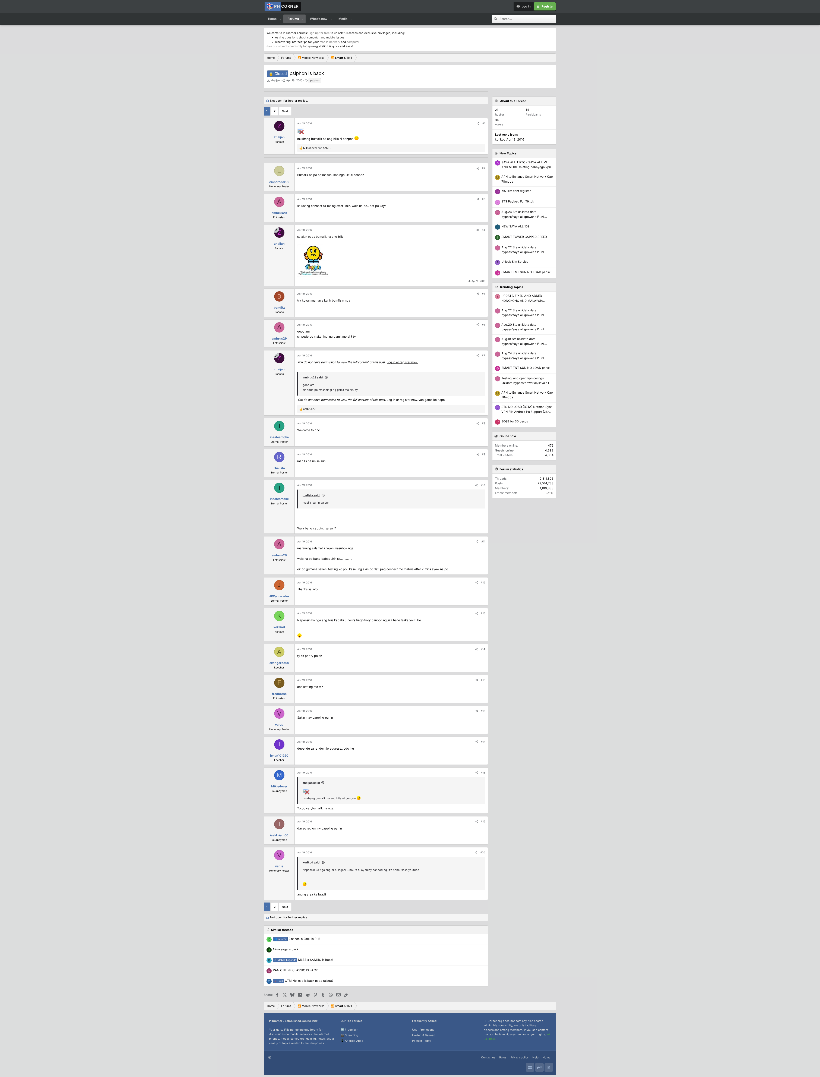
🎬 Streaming (349, 1035)
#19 (483, 821)
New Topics (508, 153)
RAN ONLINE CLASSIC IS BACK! (296, 970)
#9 (483, 454)
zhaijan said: (311, 782)
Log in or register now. (402, 362)
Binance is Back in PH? (297, 939)
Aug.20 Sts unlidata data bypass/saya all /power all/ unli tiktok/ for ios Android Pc (522, 329)
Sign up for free (319, 33)
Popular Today (421, 1040)
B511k (550, 493)
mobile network (330, 42)
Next (285, 111)
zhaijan (275, 80)
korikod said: (311, 862)
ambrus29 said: (313, 377)
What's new (318, 19)
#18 (483, 772)
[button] (280, 19)
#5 (483, 293)
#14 (483, 649)
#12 (483, 582)
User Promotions (423, 1029)
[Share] (478, 123)
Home (272, 19)
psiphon (314, 80)
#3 (483, 199)
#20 (482, 852)
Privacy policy (520, 1057)
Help (535, 1057)
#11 (483, 541)
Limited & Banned (423, 1035)
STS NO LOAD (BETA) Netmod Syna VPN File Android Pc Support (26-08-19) (526, 411)
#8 (483, 423)
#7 (483, 355)
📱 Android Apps (352, 1040)
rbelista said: (311, 495)
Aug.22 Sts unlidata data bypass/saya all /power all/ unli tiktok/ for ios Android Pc (522, 315)
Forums (293, 19)
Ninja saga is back (286, 949)
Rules (503, 1057)
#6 (483, 324)
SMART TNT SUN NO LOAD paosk (526, 367)
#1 (483, 123)
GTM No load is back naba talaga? (303, 980)
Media (342, 19)
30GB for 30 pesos (514, 421)
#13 (483, 613)
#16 (483, 710)
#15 (483, 680)
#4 (483, 230)
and (317, 147)
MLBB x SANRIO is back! (303, 959)
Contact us (488, 1057)
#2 (483, 168)
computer (353, 42)
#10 (483, 485)
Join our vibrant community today (288, 46)
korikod (500, 139)
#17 (483, 741)
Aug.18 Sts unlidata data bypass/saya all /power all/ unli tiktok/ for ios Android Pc (522, 343)
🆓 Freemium (349, 1029)
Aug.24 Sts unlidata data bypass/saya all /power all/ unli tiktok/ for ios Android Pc (522, 358)
